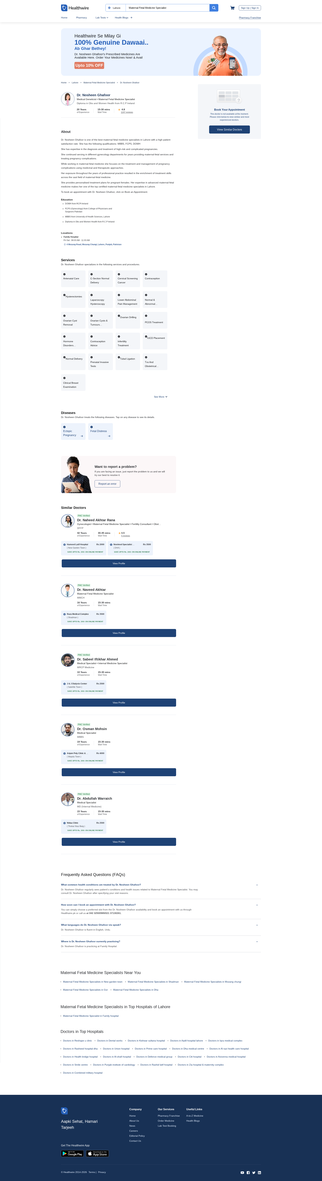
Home (64, 17)
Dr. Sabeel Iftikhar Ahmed (97, 659)
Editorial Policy (137, 1135)
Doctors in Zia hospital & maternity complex (201, 1064)
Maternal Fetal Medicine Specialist (99, 82)
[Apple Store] (97, 1153)
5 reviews (125, 536)
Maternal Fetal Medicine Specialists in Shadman (153, 981)
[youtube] (242, 1172)
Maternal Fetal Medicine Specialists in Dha (135, 989)
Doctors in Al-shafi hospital (117, 1056)
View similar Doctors (229, 129)
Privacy (102, 1172)
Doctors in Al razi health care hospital (229, 1048)
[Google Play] (72, 1153)
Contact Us (135, 1141)
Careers (133, 1130)
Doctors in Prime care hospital (151, 1048)
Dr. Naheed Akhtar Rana (96, 520)
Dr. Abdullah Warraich (94, 798)
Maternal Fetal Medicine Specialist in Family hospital (91, 1016)
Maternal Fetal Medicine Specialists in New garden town (92, 981)
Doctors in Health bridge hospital (80, 1056)
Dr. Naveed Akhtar (91, 590)
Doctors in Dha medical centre (188, 1048)
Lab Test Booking (167, 1125)
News (132, 1125)
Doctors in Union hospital (116, 1048)
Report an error (107, 483)
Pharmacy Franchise (250, 17)
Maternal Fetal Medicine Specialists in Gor (85, 989)
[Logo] (64, 1110)
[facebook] (248, 1172)
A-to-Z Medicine (194, 1115)
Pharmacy (81, 17)
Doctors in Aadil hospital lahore (186, 1040)
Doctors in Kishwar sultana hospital (146, 1040)
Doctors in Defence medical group (154, 1056)
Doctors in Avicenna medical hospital (226, 1056)
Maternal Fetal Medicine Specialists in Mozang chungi (212, 981)
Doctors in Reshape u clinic (77, 1040)
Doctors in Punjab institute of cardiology (114, 1064)
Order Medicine (166, 1120)
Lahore (75, 82)
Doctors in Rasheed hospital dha (80, 1048)
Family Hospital (71, 237)
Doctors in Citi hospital (189, 1056)
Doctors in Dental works (109, 1040)
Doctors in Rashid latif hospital (156, 1064)
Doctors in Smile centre (75, 1064)
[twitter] (253, 1172)
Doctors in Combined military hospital (82, 1072)
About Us (134, 1120)
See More (159, 396)
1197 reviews (127, 112)
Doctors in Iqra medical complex (225, 1040)
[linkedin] (259, 1172)
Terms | (92, 1172)
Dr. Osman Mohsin (92, 729)
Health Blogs (121, 17)
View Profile (119, 563)
